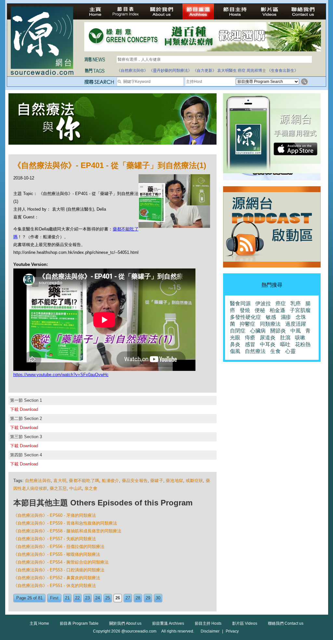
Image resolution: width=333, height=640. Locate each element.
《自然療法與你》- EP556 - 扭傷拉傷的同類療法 (58, 546)
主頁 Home (39, 623)
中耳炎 (267, 344)
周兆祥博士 (256, 70)
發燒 (245, 310)
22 (77, 597)
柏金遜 (277, 310)
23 (87, 597)
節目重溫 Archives (168, 623)
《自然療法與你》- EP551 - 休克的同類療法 (54, 585)
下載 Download (24, 409)
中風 (295, 330)
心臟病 (258, 330)
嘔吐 (285, 344)
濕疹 (286, 317)
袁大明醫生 (227, 70)
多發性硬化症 (245, 317)
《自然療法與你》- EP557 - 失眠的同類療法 (54, 538)
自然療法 (255, 351)
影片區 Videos (244, 623)
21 (67, 597)
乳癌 (295, 303)
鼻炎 (235, 344)
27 (128, 597)
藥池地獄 (174, 480)
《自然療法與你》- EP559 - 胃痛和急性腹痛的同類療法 (65, 523)
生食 (275, 351)
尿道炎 (267, 337)
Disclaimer (210, 631)
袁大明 (59, 480)
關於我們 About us (125, 623)
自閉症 (238, 330)
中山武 (75, 488)
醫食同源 (240, 303)
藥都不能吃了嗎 (84, 480)
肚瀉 (285, 337)
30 (158, 597)
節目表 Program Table (79, 623)
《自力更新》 (204, 70)
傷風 (235, 351)
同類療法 (270, 324)
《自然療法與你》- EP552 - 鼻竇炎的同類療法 (56, 577)
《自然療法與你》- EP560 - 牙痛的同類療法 (54, 515)
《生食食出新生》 (282, 70)
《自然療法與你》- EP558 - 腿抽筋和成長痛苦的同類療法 (67, 531)
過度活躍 (295, 324)
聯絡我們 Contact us (285, 623)
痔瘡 (250, 337)
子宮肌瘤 (300, 310)
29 (148, 597)
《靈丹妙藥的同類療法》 (170, 70)
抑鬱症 (247, 324)
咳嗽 (300, 337)
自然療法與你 (38, 480)
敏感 (271, 317)
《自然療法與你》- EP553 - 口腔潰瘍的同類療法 (58, 570)
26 (117, 597)
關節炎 (278, 330)
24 (97, 597)
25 (107, 597)
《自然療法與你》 (132, 70)
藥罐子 (156, 480)
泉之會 (91, 488)
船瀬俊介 (110, 480)
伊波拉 (263, 303)
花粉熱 (303, 344)
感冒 (250, 344)
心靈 (290, 351)
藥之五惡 (58, 488)
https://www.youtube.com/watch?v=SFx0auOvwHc (61, 374)
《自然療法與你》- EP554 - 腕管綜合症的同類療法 (61, 562)
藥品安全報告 (135, 480)
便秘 (260, 310)
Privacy (232, 631)
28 (138, 597)
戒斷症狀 (194, 480)
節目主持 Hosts (208, 623)
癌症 (242, 70)
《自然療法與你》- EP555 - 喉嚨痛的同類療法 (56, 554)
